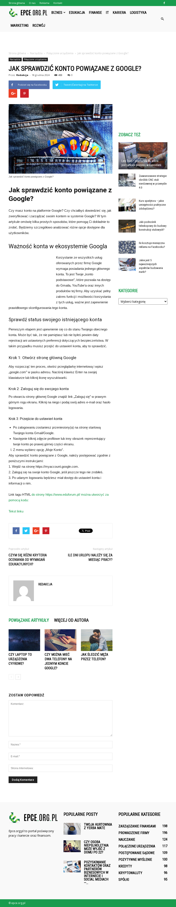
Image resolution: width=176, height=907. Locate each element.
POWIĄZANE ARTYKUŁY (29, 620)
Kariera (119, 12)
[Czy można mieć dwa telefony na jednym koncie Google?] (60, 640)
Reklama (44, 3)
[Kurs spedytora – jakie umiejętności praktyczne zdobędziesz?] (127, 205)
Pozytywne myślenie (135, 860)
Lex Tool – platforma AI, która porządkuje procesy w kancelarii (141, 163)
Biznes (56, 12)
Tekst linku (16, 511)
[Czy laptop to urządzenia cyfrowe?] (24, 640)
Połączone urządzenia (35, 59)
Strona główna (17, 3)
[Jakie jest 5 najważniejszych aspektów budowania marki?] (127, 264)
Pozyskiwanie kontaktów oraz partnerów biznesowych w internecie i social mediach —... (97, 872)
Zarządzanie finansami (137, 826)
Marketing (20, 25)
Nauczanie (126, 840)
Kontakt (57, 3)
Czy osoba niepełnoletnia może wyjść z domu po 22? (96, 847)
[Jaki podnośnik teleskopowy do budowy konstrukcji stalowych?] (127, 226)
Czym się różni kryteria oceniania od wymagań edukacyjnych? (28, 559)
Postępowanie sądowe (136, 853)
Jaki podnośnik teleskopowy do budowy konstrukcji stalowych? (152, 225)
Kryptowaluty (130, 873)
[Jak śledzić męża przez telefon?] (96, 640)
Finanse (95, 12)
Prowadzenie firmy (133, 833)
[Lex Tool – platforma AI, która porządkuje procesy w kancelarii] (142, 155)
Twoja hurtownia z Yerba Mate (98, 826)
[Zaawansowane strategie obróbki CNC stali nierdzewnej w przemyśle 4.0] (127, 180)
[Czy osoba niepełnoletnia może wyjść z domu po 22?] (72, 846)
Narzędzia (15, 59)
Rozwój (38, 25)
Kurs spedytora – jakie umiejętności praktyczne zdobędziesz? (152, 204)
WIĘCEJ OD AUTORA (71, 620)
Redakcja (22, 75)
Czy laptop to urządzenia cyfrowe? (20, 659)
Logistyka (138, 12)
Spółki (123, 880)
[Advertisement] (88, 41)
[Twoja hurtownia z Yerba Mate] (72, 829)
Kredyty (125, 866)
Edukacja (77, 12)
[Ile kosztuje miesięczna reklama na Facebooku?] (127, 247)
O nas (32, 3)
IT (107, 12)
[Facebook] (164, 3)
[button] (162, 19)
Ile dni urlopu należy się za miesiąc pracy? (90, 557)
